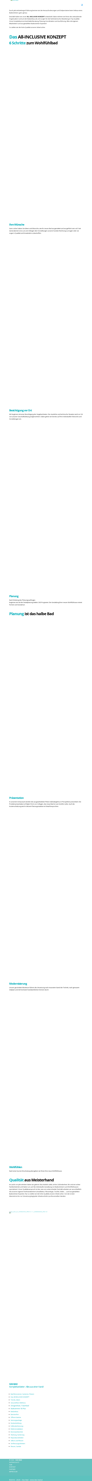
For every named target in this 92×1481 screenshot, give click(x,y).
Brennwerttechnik (17, 1432)
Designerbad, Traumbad (20, 1406)
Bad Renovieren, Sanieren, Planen (22, 1394)
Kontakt (12, 1467)
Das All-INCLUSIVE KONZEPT (20, 1397)
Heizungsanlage (16, 1420)
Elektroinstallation (17, 1429)
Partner (12, 1469)
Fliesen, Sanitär (16, 1446)
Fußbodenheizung (17, 1426)
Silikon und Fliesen (17, 1441)
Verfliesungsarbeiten (18, 1443)
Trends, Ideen (15, 1400)
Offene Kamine (16, 1417)
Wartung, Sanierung (17, 1435)
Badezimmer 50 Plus (18, 1408)
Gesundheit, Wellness (18, 1403)
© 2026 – (15, 1460)
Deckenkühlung (16, 1423)
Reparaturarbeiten (17, 1438)
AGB (10, 1465)
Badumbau (14, 1411)
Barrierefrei (15, 1414)
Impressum (13, 1472)
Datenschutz (14, 1462)
